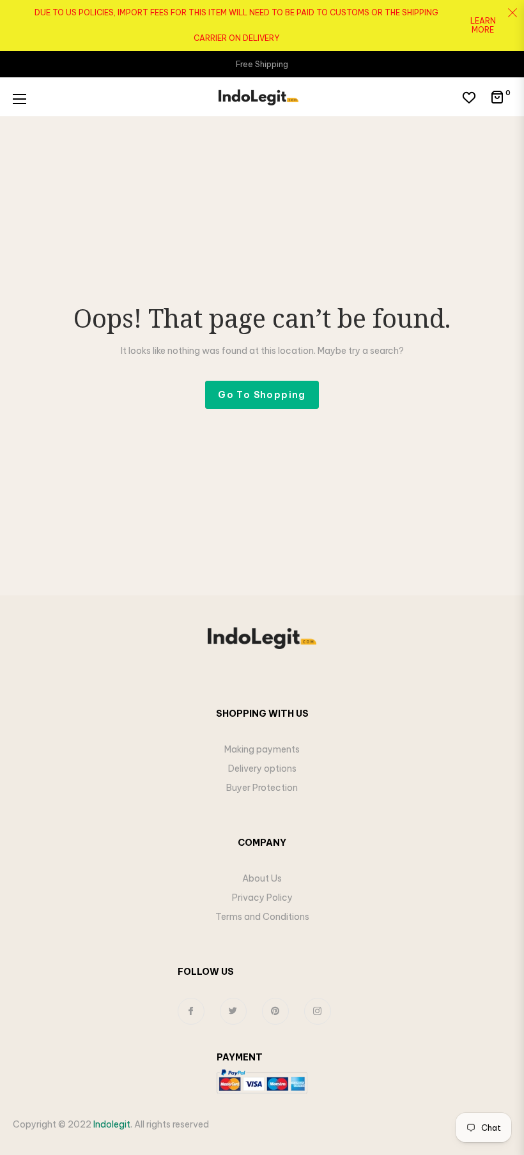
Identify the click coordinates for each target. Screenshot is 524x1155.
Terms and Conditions (262, 916)
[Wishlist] (469, 97)
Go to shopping (262, 395)
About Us (262, 878)
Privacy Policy (262, 897)
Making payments (262, 749)
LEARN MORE (483, 25)
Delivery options (262, 768)
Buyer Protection (262, 787)
